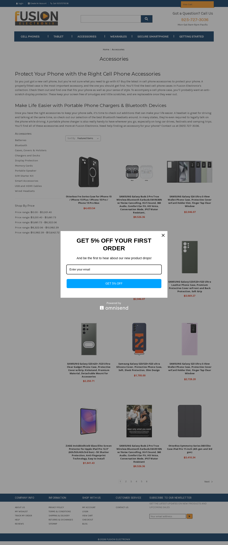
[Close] (163, 235)
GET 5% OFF (114, 283)
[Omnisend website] (114, 306)
